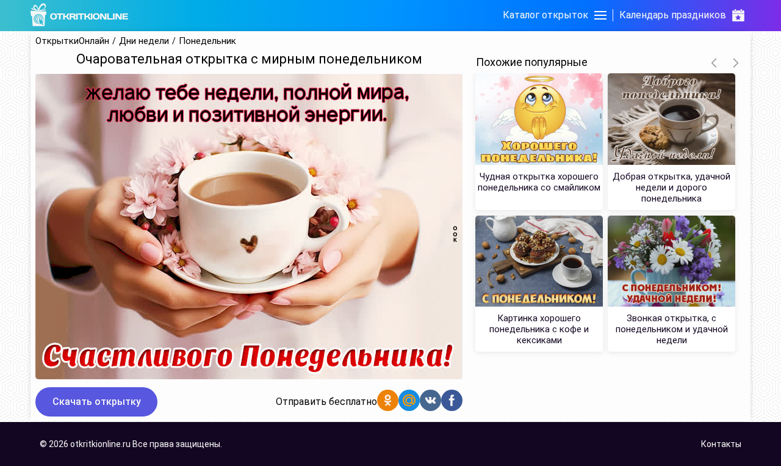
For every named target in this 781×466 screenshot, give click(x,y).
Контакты (721, 444)
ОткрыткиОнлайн (72, 41)
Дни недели (144, 41)
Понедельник (207, 41)
